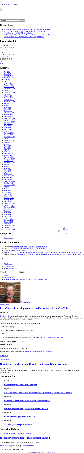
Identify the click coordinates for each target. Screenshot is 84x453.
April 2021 (7, 81)
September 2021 (9, 77)
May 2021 (7, 79)
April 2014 (7, 216)
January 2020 (8, 98)
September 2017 (9, 140)
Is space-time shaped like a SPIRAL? (19, 416)
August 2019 (8, 103)
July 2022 (7, 72)
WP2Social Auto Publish (34, 452)
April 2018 (7, 129)
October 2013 (8, 227)
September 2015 (9, 185)
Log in (6, 263)
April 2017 (7, 150)
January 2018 (8, 135)
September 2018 (9, 122)
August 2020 (8, 94)
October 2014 (8, 205)
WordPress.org (9, 268)
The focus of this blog (11, 4)
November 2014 (9, 203)
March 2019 (8, 111)
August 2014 (8, 209)
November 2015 (9, 181)
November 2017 (9, 137)
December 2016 (9, 157)
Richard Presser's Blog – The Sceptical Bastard (15, 13)
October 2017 (8, 138)
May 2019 (7, 109)
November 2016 (9, 159)
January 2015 (8, 199)
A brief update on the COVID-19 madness (18, 33)
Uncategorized (9, 238)
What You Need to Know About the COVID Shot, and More (24, 37)
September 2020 (9, 92)
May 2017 (7, 148)
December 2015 (9, 179)
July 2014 (7, 211)
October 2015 (8, 183)
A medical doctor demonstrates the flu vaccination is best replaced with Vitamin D (38, 393)
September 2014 (9, 207)
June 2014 (7, 212)
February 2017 (9, 153)
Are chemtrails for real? (19, 250)
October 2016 (8, 161)
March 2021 (8, 83)
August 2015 (8, 187)
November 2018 (9, 118)
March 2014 (8, 218)
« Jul (1, 63)
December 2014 (9, 201)
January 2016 (8, 177)
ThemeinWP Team (28, 446)
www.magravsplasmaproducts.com (51, 337)
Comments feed (9, 266)
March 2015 (8, 196)
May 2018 (7, 127)
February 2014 (9, 220)
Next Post (4, 356)
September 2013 (9, 229)
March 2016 (8, 174)
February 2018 (9, 133)
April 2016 (7, 172)
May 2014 (7, 214)
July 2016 (7, 166)
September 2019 (9, 101)
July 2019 (7, 105)
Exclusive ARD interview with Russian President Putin (27, 401)
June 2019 (7, 107)
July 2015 (7, 188)
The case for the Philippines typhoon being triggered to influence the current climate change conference (50, 252)
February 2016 (9, 175)
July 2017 (7, 144)
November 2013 (9, 225)
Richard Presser (9, 252)
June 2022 (7, 74)
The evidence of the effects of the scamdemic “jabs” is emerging (24, 31)
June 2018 (7, 126)
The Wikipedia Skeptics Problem (18, 424)
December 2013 (9, 224)
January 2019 (8, 114)
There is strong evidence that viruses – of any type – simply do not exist (27, 29)
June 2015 (7, 190)
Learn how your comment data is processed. (39, 351)
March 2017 (8, 151)
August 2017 (8, 142)
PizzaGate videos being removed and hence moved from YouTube (34, 308)
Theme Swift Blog (6, 446)
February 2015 (9, 198)
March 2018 (8, 131)
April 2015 (7, 194)
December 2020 (9, 87)
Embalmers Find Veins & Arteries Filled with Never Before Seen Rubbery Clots (30, 35)
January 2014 (8, 222)
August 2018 (8, 124)
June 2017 (7, 146)
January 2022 (8, 76)
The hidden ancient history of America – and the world (27, 248)
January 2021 (8, 85)
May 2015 (7, 192)
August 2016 (8, 164)
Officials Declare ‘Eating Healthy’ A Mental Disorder (29, 247)
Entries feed (8, 265)
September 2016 (9, 163)
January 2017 (8, 155)
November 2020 (9, 89)
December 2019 (9, 100)
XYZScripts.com (51, 452)
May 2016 (7, 170)
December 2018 (9, 116)
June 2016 (7, 168)
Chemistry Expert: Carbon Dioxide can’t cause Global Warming (34, 364)
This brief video (5, 316)
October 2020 (8, 90)
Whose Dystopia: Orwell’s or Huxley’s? (20, 385)
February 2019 (9, 113)
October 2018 (8, 120)
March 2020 (8, 96)
